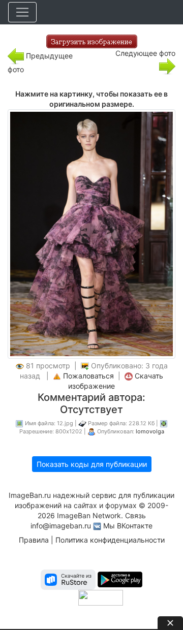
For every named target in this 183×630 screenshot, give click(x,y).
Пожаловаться (88, 375)
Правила (34, 540)
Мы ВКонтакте (127, 525)
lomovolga (150, 431)
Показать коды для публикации (92, 464)
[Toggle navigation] (22, 12)
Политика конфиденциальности (110, 540)
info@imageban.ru (60, 525)
